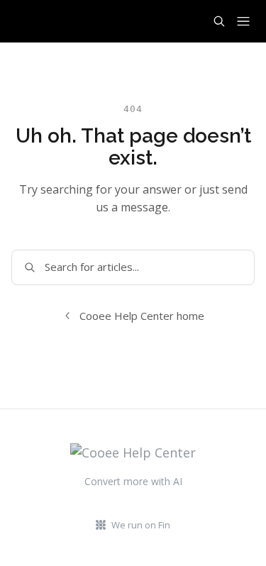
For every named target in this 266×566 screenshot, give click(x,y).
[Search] (219, 21)
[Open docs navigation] (243, 21)
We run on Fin (140, 524)
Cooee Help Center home (141, 316)
